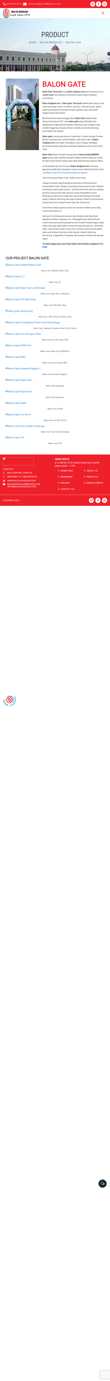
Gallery (65, 482)
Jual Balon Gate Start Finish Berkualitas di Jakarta (64, 172)
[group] (103, 1182)
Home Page (67, 470)
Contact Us (67, 488)
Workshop (67, 476)
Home (32, 42)
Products (92, 476)
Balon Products (51, 42)
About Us (92, 470)
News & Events (95, 482)
